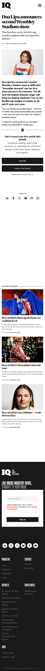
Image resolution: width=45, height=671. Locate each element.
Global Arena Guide (11, 598)
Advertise (29, 568)
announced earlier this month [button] (28, 111)
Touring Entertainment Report (8, 636)
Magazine (6, 569)
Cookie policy (31, 668)
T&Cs (37, 668)
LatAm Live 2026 (10, 615)
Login (4, 577)
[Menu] (39, 5)
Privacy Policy (23, 668)
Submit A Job (8, 657)
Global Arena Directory (31, 592)
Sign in (31, 174)
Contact (28, 564)
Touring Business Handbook (10, 628)
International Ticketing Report (9, 621)
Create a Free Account (22, 168)
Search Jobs (7, 653)
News (4, 565)
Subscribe (22, 161)
